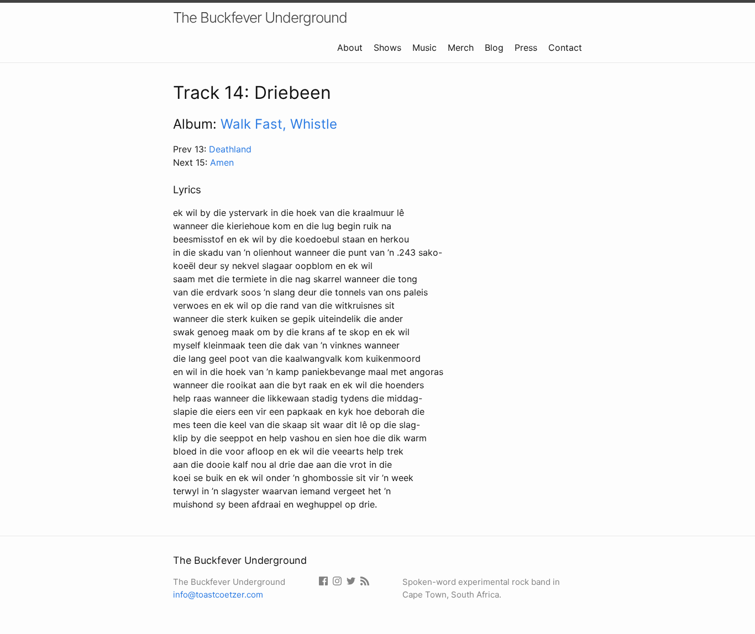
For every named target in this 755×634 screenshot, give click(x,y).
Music (424, 47)
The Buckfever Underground (260, 17)
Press (526, 47)
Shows (387, 47)
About (350, 47)
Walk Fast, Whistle (279, 124)
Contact (565, 47)
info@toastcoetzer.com (218, 594)
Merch (461, 47)
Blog (494, 47)
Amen (222, 162)
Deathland (230, 149)
